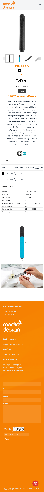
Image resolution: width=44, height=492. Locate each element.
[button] (9, 58)
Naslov (5, 396)
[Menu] (40, 5)
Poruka (5, 404)
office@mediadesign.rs (12, 365)
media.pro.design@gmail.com (14, 367)
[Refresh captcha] (28, 428)
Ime (4, 381)
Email (5, 388)
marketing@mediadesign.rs (14, 370)
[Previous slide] (4, 58)
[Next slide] (39, 58)
